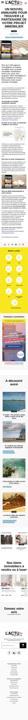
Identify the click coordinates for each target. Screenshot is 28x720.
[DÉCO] (9, 269)
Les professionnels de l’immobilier (14, 697)
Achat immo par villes (14, 688)
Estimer (14, 703)
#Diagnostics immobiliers (9, 520)
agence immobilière (7, 118)
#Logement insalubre (8, 522)
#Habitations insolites (9, 452)
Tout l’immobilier (14, 693)
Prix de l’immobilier (14, 701)
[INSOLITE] (9, 280)
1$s (9, 653)
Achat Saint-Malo (14, 674)
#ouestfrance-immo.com (17, 37)
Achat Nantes (14, 665)
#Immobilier (9, 421)
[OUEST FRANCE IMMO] (19, 291)
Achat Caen (14, 669)
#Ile (4, 421)
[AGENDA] (9, 257)
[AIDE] (19, 257)
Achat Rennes (14, 667)
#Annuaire (7, 37)
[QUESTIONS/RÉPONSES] (14, 302)
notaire (17, 118)
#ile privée (8, 486)
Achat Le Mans (14, 671)
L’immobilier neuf (14, 699)
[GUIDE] (19, 269)
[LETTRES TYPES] (19, 280)
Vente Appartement (14, 680)
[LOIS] (9, 291)
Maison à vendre (14, 682)
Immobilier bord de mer (14, 686)
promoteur (15, 119)
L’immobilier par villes (14, 695)
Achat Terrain (14, 684)
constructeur (5, 119)
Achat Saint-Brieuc (14, 672)
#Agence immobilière (8, 451)
